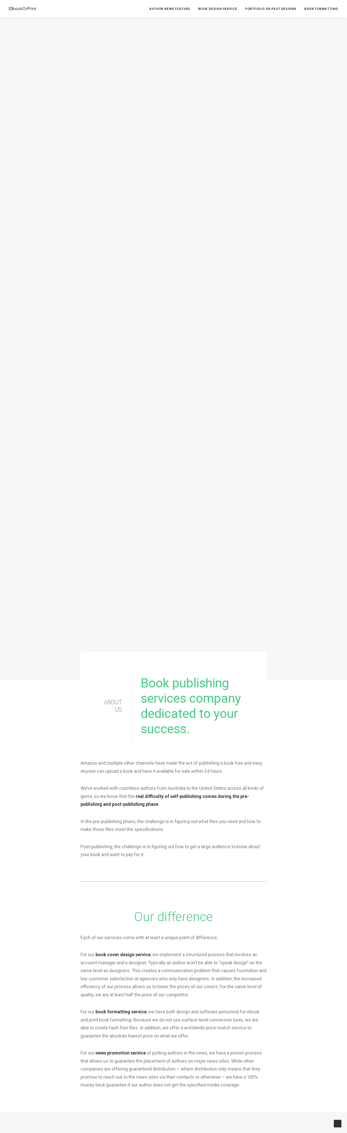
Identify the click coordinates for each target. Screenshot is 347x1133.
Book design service (217, 9)
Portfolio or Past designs (270, 9)
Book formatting (321, 9)
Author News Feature (169, 9)
